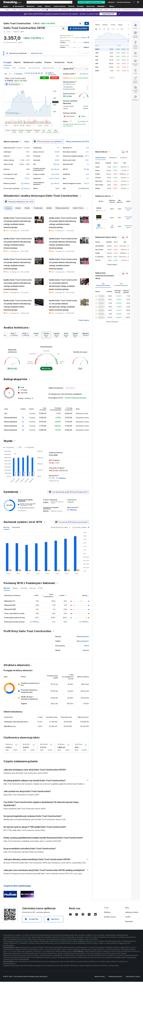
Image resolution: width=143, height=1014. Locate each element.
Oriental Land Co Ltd (12, 744)
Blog (127, 908)
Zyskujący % (113, 157)
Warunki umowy (100, 976)
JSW (96, 53)
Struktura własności (17, 665)
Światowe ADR (54, 9)
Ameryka (73, 9)
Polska (15, 9)
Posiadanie (22, 68)
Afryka (106, 9)
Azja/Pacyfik (98, 9)
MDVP (97, 49)
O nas (106, 908)
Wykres (17, 62)
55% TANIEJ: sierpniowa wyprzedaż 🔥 (91, 2)
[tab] (14, 335)
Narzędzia (129, 921)
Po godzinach (36, 9)
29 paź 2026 (55, 174)
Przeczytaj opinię (128, 209)
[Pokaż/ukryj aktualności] (46, 73)
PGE (96, 56)
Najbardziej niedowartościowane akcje (104, 275)
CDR (96, 63)
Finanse (47, 62)
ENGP (97, 70)
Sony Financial (79, 744)
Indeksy (105, 25)
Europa (80, 9)
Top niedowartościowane (103, 284)
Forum (70, 62)
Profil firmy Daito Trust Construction (27, 631)
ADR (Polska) (65, 9)
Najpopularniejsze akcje (106, 237)
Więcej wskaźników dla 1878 (77, 141)
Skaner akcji (90, 6)
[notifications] (134, 2)
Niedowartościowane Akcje (130, 9)
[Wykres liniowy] (10, 74)
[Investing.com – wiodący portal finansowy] (12, 2)
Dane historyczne (34, 68)
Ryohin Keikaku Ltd (29, 744)
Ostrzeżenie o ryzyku (133, 976)
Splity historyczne (48, 68)
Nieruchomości (83, 636)
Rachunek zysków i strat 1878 (23, 522)
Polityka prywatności (115, 976)
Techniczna (59, 62)
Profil (14, 68)
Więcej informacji (36, 53)
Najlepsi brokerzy (103, 196)
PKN (96, 67)
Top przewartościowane (121, 284)
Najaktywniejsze (100, 157)
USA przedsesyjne (24, 9)
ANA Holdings (44, 744)
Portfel (127, 917)
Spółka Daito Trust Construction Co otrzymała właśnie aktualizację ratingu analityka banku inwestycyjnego (63, 284)
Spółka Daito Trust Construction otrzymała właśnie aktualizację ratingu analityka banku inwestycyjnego (18, 222)
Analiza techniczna (16, 327)
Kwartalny (16, 527)
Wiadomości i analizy (32, 62)
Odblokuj (83, 37)
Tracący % (123, 157)
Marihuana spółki (115, 9)
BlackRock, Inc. (10, 726)
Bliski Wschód (89, 9)
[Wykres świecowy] (6, 74)
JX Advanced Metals (64, 744)
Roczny (6, 527)
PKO (96, 60)
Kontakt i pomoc (110, 917)
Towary (113, 25)
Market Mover (101, 152)
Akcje (7, 9)
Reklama (107, 912)
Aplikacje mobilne (131, 912)
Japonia (85, 650)
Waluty (97, 25)
